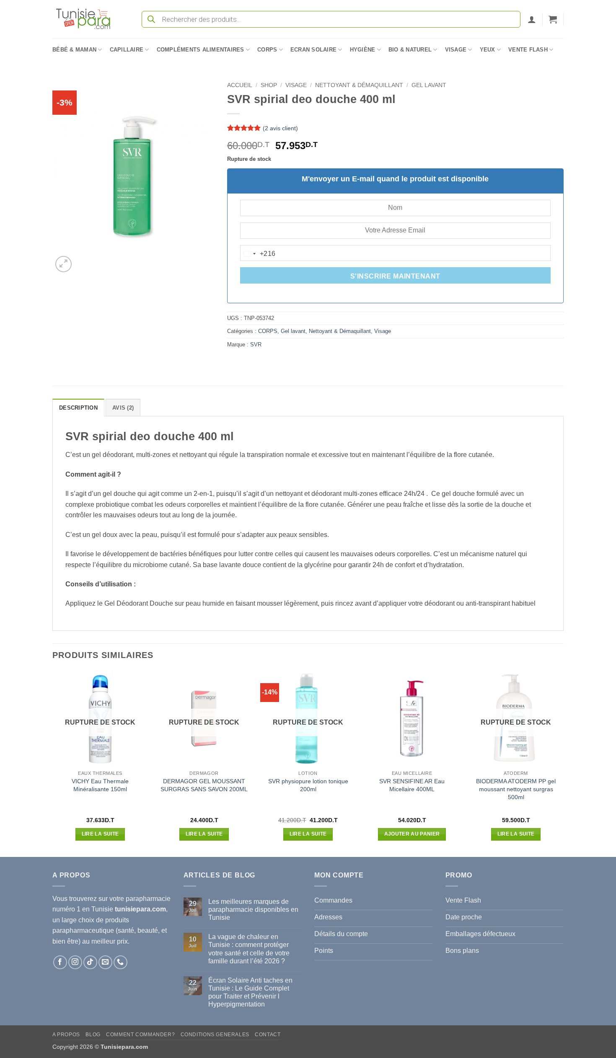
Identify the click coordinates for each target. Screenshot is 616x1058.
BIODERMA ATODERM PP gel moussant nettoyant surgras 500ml (516, 789)
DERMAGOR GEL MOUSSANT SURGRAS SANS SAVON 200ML (204, 785)
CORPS (267, 331)
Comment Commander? (140, 1034)
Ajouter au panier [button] (412, 833)
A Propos (66, 1034)
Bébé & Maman (74, 49)
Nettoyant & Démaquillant (359, 85)
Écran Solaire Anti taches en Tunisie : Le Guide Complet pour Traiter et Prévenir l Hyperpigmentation (250, 992)
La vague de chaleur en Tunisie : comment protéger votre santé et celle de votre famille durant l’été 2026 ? (249, 949)
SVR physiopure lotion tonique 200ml (308, 785)
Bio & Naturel (410, 49)
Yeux (487, 49)
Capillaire (127, 49)
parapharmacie (148, 898)
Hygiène (362, 49)
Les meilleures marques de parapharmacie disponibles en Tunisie (253, 909)
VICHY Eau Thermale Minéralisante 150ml (100, 785)
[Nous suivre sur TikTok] (90, 962)
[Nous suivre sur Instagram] (75, 962)
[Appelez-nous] (120, 962)
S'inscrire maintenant (395, 276)
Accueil (239, 85)
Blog (92, 1034)
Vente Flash (528, 49)
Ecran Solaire (313, 49)
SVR (255, 344)
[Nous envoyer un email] (105, 962)
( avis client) (280, 128)
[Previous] (53, 763)
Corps (267, 49)
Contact (267, 1034)
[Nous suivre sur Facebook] (60, 962)
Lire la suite (100, 833)
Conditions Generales (215, 1034)
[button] (532, 19)
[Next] (563, 763)
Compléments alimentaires (200, 49)
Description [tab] (78, 408)
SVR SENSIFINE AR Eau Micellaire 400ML (412, 785)
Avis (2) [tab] (123, 408)
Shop (269, 85)
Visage (456, 49)
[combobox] (258, 253)
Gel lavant (429, 85)
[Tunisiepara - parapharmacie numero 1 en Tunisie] (87, 19)
